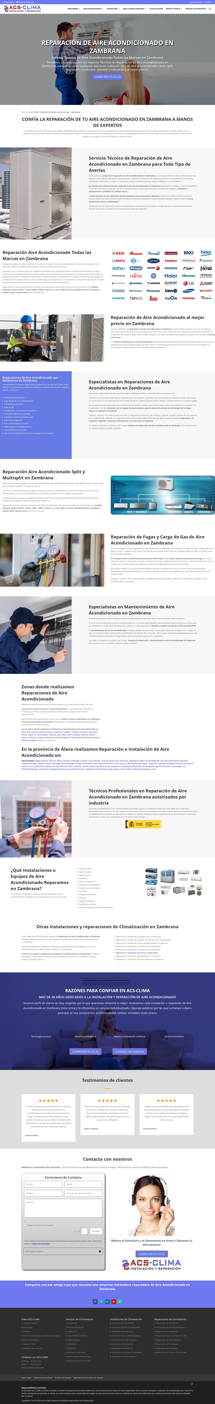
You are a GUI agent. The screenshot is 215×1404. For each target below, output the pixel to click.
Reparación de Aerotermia (167, 1323)
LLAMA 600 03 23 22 (107, 76)
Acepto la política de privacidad (40, 1225)
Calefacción (112, 9)
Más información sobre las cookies (88, 1378)
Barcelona (93, 732)
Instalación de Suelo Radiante (124, 1340)
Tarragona (64, 737)
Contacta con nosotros (191, 230)
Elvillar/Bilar (87, 763)
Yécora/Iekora (126, 769)
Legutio (117, 769)
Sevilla (57, 737)
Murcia (92, 734)
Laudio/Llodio (39, 766)
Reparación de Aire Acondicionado (55, 112)
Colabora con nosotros (32, 1348)
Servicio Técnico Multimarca (79, 1361)
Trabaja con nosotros (195, 9)
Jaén (58, 734)
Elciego (78, 763)
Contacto (207, 2)
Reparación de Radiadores (167, 1344)
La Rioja (40, 737)
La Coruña (83, 732)
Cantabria (58, 732)
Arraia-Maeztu (94, 761)
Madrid (70, 734)
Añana (59, 761)
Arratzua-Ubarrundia (110, 761)
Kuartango (56, 763)
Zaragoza (32, 740)
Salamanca (48, 737)
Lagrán (145, 763)
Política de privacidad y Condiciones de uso (41, 1336)
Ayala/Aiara (134, 761)
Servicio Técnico (173, 9)
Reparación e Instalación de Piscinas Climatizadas (137, 953)
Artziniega (75, 761)
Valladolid (88, 737)
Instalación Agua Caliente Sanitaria (126, 1336)
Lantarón (178, 763)
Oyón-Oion (94, 766)
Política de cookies (30, 1340)
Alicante (35, 732)
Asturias (42, 732)
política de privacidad (40, 1244)
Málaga (77, 734)
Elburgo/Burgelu (68, 763)
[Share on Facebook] (95, 1303)
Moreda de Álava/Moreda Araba (59, 766)
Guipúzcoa (32, 734)
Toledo (72, 737)
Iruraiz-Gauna (119, 763)
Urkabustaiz (44, 769)
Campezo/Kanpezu (29, 763)
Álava (24, 732)
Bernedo (184, 761)
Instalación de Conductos (122, 1348)
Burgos (50, 732)
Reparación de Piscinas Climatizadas (171, 1352)
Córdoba (75, 732)
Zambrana (147, 769)
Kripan (48, 763)
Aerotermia (73, 9)
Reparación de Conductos (167, 1348)
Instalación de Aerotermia (122, 1323)
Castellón (67, 732)
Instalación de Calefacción (123, 1331)
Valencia (79, 737)
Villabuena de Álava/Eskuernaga (99, 769)
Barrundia (165, 761)
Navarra (25, 737)
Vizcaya (96, 737)
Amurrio (52, 761)
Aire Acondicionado (92, 9)
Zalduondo (137, 769)
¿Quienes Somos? (30, 1323)
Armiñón (84, 761)
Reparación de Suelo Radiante (168, 1340)
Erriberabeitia (148, 766)
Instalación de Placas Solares (124, 1356)
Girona (24, 734)
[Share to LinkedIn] (107, 1303)
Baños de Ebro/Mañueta (150, 761)
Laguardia (153, 763)
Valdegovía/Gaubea (58, 769)
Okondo (85, 766)
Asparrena (124, 761)
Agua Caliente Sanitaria (133, 9)
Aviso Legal (27, 1327)
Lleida (63, 734)
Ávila (29, 732)
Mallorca (84, 734)
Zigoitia (41, 763)
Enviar (96, 1231)
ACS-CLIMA (34, 112)
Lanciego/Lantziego (166, 763)
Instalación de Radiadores (123, 1344)
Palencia (32, 737)
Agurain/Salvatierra (163, 766)
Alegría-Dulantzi (41, 761)
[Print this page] (119, 1303)
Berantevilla (175, 761)
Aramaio (66, 761)
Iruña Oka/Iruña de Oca (103, 763)
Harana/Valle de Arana (75, 769)
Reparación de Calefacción (167, 1331)
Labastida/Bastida (133, 763)
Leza (31, 766)
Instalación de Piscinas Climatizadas (127, 1352)
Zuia (154, 769)
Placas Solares (156, 9)
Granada (52, 734)
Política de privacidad (43, 1378)
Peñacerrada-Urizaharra (110, 766)
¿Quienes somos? (195, 2)
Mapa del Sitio (29, 1344)
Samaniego (177, 766)
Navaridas (77, 766)
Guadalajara (43, 734)
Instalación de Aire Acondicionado (126, 1327)
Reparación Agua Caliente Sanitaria (171, 1336)
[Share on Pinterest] (113, 1303)
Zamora (25, 740)
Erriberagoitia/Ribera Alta (131, 766)
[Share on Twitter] (101, 1303)
